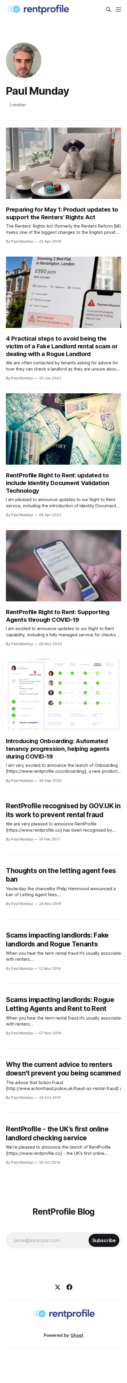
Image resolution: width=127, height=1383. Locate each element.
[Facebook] (69, 1287)
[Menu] (118, 9)
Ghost (76, 1335)
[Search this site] (108, 9)
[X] (58, 1287)
